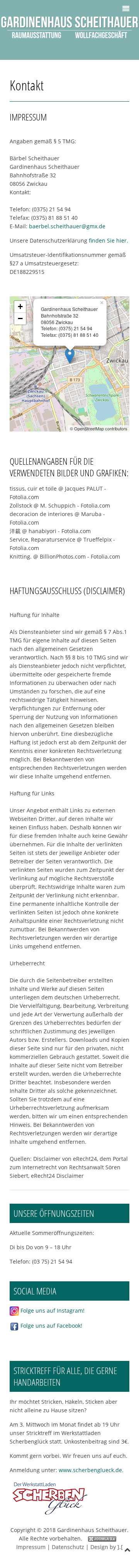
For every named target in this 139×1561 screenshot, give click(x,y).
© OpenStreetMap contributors (98, 428)
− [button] (20, 318)
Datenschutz (68, 1547)
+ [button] (20, 306)
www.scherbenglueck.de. (93, 1470)
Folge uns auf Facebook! (50, 1325)
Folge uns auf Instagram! (52, 1310)
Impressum (31, 1547)
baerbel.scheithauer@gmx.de (67, 226)
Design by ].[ (106, 1547)
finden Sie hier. (108, 240)
